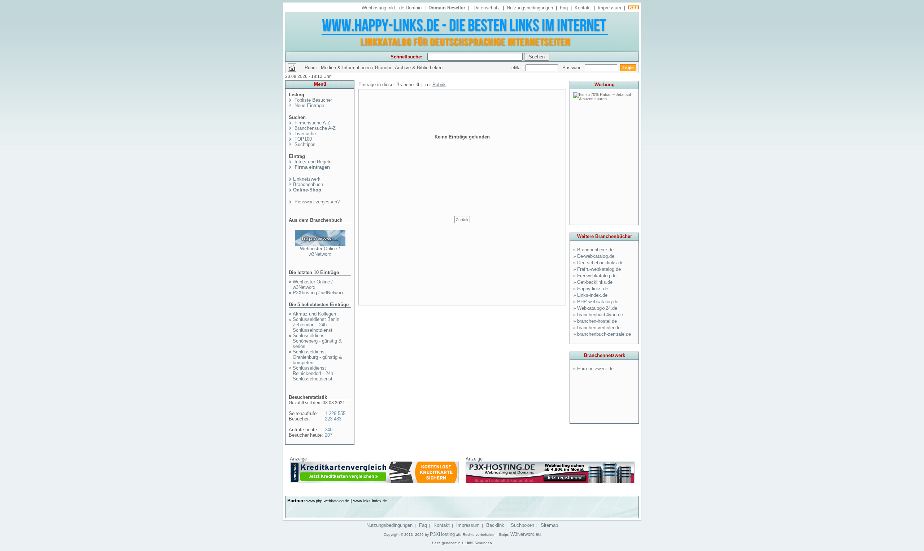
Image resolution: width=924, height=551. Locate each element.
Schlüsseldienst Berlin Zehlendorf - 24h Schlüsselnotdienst (316, 325)
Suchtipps (304, 144)
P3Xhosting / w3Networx (318, 292)
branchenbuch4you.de (600, 314)
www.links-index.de (370, 501)
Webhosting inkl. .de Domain (392, 7)
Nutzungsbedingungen (530, 7)
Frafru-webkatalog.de (599, 269)
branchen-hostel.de (597, 321)
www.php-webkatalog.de (327, 501)
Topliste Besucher (312, 100)
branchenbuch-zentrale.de (604, 334)
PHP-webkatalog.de (597, 301)
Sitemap (549, 525)
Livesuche (304, 133)
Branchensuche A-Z (314, 128)
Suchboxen (522, 525)
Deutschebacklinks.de (600, 262)
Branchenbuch (308, 184)
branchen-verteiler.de (598, 327)
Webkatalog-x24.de (597, 308)
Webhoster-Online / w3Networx (320, 251)
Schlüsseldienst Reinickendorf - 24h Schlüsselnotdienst (313, 373)
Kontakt (583, 7)
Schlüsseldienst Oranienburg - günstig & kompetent (317, 357)
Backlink (495, 525)
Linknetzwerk (307, 179)
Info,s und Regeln (312, 161)
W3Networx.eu (525, 534)
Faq (564, 7)
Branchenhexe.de (595, 249)
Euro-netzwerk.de (595, 368)
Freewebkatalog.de (596, 275)
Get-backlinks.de (595, 282)
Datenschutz (487, 7)
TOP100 (302, 139)
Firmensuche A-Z (311, 122)
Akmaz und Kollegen (314, 314)
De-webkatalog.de (595, 256)
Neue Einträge (308, 105)
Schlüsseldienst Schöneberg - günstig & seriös (317, 341)
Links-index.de (592, 295)
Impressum (609, 7)
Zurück (462, 219)
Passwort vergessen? (316, 201)
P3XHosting (442, 534)
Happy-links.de (592, 288)
